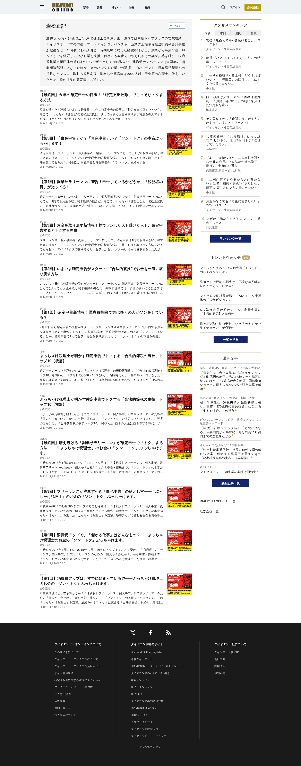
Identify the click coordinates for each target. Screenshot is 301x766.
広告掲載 (59, 701)
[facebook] (150, 633)
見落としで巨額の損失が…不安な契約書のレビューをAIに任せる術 (230, 283)
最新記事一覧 (230, 483)
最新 (208, 33)
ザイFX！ (137, 694)
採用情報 (219, 666)
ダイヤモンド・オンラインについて (77, 644)
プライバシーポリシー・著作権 (73, 687)
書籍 (147, 7)
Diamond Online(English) (146, 652)
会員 (253, 33)
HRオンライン (139, 715)
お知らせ (219, 673)
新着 (86, 7)
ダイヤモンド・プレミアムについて (76, 659)
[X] (132, 633)
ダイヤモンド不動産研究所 (147, 701)
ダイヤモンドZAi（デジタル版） (151, 673)
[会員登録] (252, 7)
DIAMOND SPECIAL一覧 (217, 501)
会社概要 (219, 659)
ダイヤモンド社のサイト (147, 644)
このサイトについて (66, 652)
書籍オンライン (140, 680)
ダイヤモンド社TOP (226, 652)
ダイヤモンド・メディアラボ (148, 736)
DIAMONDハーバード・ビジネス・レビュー (158, 666)
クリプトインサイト (143, 722)
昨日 (223, 33)
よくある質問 (62, 694)
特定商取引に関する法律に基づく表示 (77, 680)
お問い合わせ (62, 708)
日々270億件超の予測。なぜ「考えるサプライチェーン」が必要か (230, 325)
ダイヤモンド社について (230, 644)
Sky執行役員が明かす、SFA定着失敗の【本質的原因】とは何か (230, 311)
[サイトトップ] (62, 7)
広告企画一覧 (209, 511)
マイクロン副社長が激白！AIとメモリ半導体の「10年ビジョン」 (230, 297)
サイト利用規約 (64, 673)
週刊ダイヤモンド (142, 659)
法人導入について (65, 715)
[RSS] (168, 633)
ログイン (235, 7)
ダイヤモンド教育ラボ (144, 729)
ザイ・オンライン (142, 687)
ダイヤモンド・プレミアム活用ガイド (77, 666)
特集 (132, 7)
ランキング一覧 (230, 238)
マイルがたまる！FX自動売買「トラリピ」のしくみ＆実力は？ (230, 270)
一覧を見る (231, 339)
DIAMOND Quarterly (143, 708)
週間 (238, 33)
